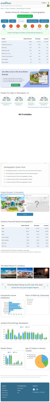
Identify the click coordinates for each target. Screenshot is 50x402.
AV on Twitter (34, 389)
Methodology (4, 390)
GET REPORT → (15, 85)
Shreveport (12, 8)
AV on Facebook (37, 389)
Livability (43, 2)
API (18, 392)
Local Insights (20, 388)
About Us (4, 388)
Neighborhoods (44, 21)
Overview (5, 21)
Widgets (19, 390)
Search (2, 8)
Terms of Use (5, 392)
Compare (25, 214)
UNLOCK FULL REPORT (26, 16)
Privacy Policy (5, 394)
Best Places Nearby (32, 21)
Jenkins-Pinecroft (20, 8)
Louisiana (7, 8)
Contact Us (4, 397)
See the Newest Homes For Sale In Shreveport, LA (38, 107)
